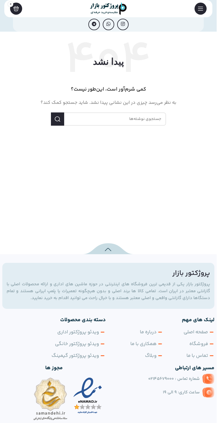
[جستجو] (57, 119)
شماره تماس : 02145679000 (174, 379)
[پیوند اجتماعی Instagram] (123, 24)
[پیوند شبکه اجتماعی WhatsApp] (108, 24)
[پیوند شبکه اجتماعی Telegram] (94, 24)
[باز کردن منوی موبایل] (200, 8)
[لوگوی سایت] (108, 8)
